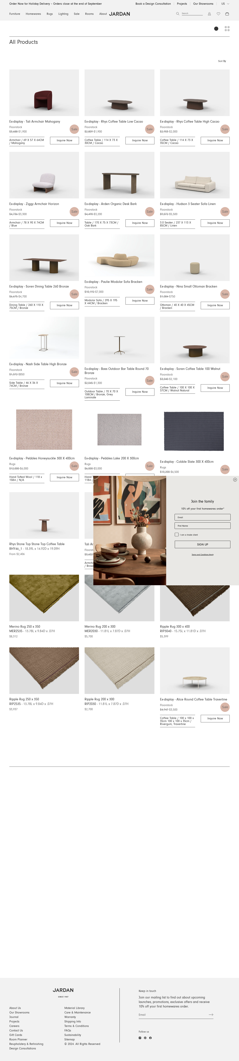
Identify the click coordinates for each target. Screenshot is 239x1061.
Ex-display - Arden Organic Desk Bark (111, 204)
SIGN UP (202, 544)
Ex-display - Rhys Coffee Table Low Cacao (114, 121)
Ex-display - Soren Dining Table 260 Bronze (39, 286)
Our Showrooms (203, 3)
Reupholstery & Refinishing (26, 1043)
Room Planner (18, 1039)
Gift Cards (15, 1034)
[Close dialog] (235, 480)
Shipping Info (72, 1021)
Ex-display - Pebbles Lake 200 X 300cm (112, 458)
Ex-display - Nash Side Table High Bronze (38, 364)
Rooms (89, 13)
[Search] (178, 14)
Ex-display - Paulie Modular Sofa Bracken (113, 282)
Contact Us (16, 1030)
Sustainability (72, 1034)
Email (142, 1014)
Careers (14, 1025)
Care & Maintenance (77, 1012)
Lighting (63, 13)
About (103, 13)
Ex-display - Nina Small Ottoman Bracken (188, 286)
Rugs (50, 13)
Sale (77, 13)
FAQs (67, 1030)
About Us (15, 1008)
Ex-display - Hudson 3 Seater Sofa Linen (188, 204)
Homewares (33, 13)
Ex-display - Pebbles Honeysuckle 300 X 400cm (42, 458)
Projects (182, 3)
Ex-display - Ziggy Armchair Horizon (34, 204)
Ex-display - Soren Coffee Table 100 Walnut (190, 369)
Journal (13, 1017)
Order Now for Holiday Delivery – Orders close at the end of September (55, 3)
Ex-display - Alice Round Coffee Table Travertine (193, 699)
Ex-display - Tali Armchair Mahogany (34, 121)
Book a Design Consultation (153, 3)
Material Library (74, 1008)
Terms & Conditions (76, 1025)
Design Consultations (22, 1048)
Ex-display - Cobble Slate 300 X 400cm (187, 461)
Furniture (14, 13)
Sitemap (69, 1039)
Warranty (70, 1017)
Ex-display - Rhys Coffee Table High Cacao (189, 121)
